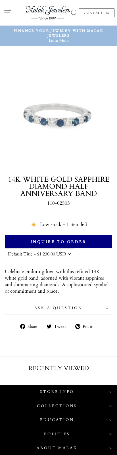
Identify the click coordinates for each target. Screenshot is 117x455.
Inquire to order (58, 241)
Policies (57, 434)
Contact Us (96, 13)
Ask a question (58, 308)
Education (57, 419)
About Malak (57, 447)
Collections (57, 405)
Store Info (57, 391)
